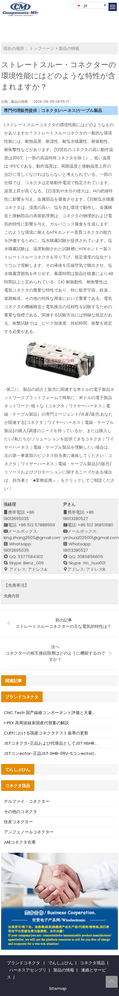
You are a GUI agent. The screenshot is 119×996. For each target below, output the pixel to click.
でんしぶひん (60, 963)
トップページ (41, 48)
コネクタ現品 (92, 963)
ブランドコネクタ (23, 963)
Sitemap (58, 988)
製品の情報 (69, 48)
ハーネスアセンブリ (27, 970)
